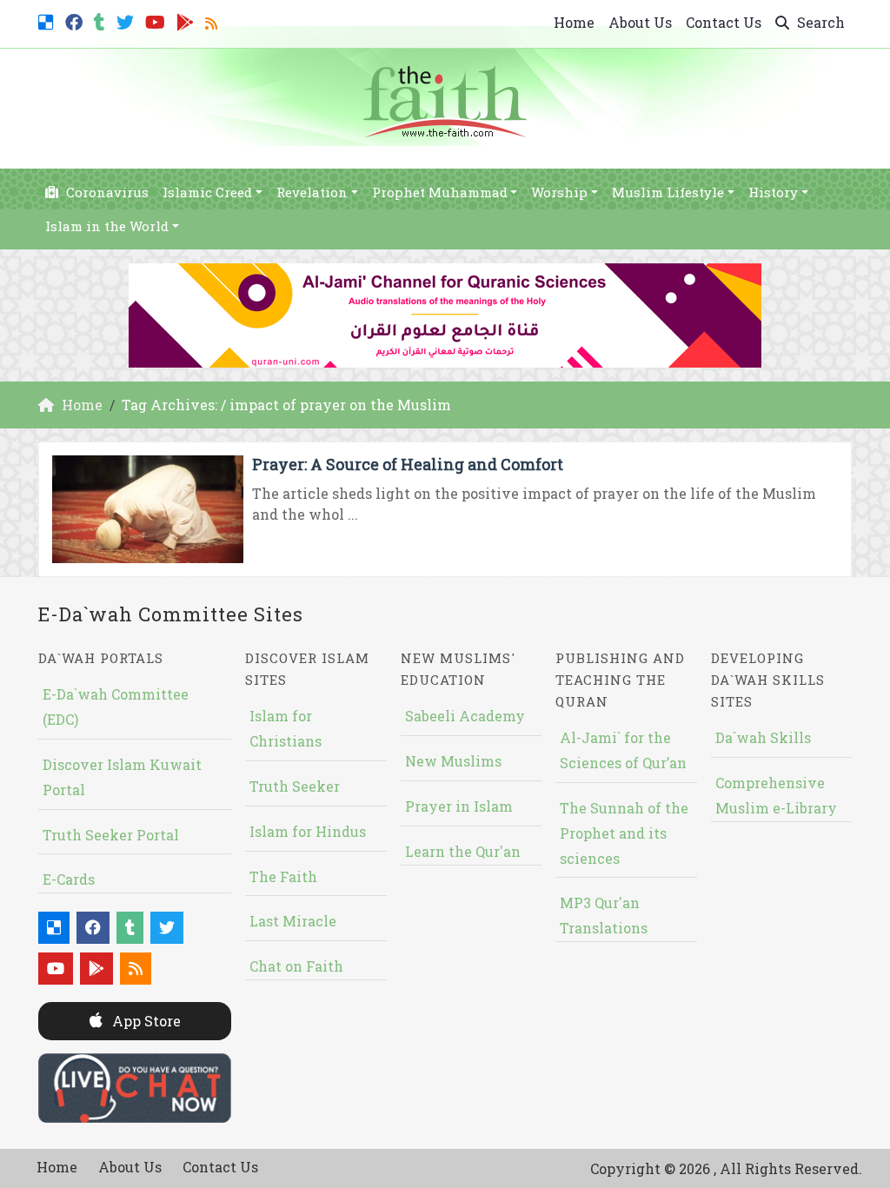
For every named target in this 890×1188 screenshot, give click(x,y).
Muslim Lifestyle (668, 192)
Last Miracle (292, 921)
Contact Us (723, 22)
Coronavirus (106, 192)
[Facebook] (76, 20)
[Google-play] (187, 20)
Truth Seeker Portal (111, 835)
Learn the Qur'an (463, 851)
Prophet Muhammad (440, 192)
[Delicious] (48, 20)
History (773, 192)
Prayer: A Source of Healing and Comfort (407, 464)
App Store (145, 1021)
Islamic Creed (207, 192)
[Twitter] (127, 20)
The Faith (283, 876)
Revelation (312, 192)
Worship (559, 192)
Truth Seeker (294, 786)
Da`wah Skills (763, 737)
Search (819, 22)
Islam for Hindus (307, 831)
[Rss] (213, 20)
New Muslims (453, 761)
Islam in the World (107, 226)
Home (574, 22)
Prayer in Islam (459, 806)
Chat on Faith (296, 966)
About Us (640, 22)
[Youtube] (157, 20)
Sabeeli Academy (465, 716)
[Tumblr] (102, 20)
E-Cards (69, 879)
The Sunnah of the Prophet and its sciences (624, 833)
